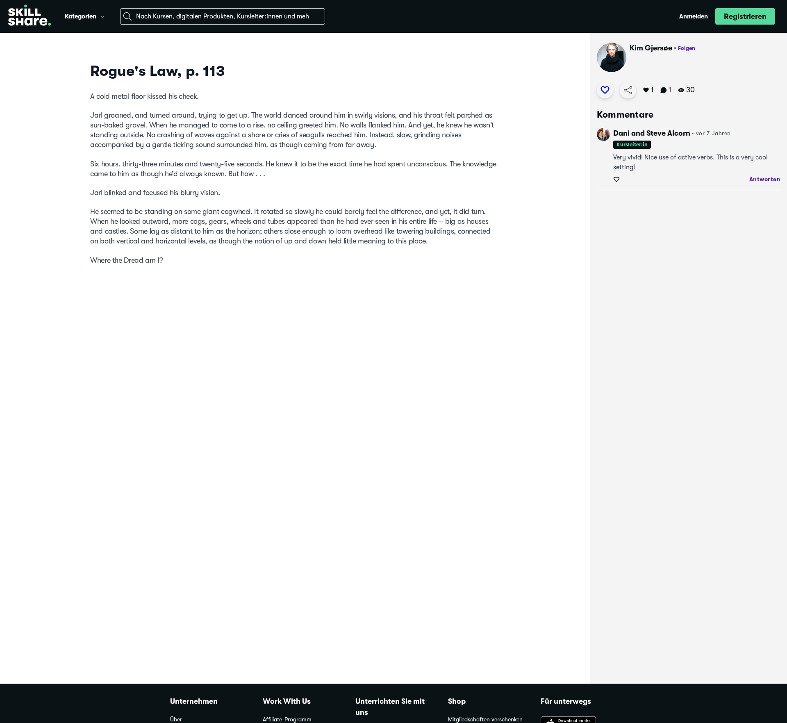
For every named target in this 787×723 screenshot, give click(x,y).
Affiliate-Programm (287, 719)
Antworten (765, 179)
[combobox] (222, 16)
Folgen (686, 48)
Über (176, 719)
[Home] (29, 16)
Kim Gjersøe (651, 48)
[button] (102, 16)
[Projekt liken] (605, 90)
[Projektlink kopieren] (628, 90)
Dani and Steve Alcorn (651, 133)
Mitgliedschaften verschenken (485, 719)
